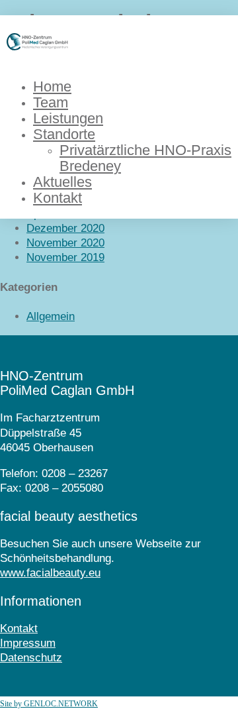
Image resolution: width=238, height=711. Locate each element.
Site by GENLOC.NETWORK (49, 703)
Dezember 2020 (65, 228)
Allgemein (50, 316)
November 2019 (65, 257)
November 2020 (65, 243)
